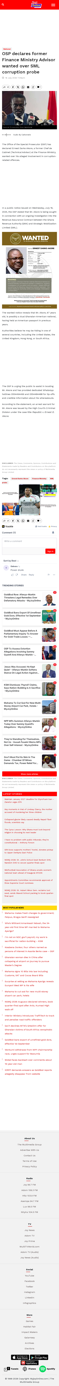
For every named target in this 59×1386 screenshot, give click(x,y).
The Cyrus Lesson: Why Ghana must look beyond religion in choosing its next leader (27, 832)
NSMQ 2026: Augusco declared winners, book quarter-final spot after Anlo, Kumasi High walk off (29, 1005)
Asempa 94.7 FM (29, 1201)
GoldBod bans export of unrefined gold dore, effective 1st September (28, 1041)
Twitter (29, 1286)
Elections (29, 1348)
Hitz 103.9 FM (29, 1195)
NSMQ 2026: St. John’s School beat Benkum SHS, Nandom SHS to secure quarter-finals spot (28, 863)
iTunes (32, 1369)
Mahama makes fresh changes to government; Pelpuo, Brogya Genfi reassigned (29, 915)
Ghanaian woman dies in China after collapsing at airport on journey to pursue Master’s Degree (27, 961)
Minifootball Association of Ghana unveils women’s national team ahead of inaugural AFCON (28, 873)
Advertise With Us (29, 1150)
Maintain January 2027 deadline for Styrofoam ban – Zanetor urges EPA (29, 802)
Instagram (29, 1292)
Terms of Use (29, 1161)
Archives (29, 1343)
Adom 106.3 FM (29, 1190)
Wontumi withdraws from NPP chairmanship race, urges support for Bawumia (28, 1051)
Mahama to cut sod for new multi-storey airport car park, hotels (26, 993)
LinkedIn (29, 1297)
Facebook (30, 1281)
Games (29, 1321)
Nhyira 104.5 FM (29, 1212)
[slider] (23, 512)
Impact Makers (29, 1332)
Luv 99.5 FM (29, 1206)
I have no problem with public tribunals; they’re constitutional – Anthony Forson (27, 843)
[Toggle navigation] (53, 5)
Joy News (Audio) (29, 1257)
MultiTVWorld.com (29, 1246)
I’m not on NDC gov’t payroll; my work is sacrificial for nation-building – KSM (26, 939)
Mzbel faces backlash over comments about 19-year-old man (28, 1062)
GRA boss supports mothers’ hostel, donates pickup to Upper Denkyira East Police (29, 853)
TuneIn (14, 1369)
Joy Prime (29, 1241)
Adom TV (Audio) (30, 1252)
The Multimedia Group (29, 1144)
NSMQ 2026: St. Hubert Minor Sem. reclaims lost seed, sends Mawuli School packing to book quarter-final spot (29, 894)
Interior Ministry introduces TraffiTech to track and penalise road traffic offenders (29, 1017)
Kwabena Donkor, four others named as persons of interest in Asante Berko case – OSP (29, 949)
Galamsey (29, 1337)
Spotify (50, 1369)
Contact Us (29, 1155)
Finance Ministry (39, 479)
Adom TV (29, 1235)
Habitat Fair (29, 1326)
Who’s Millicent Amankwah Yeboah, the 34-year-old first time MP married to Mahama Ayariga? (27, 927)
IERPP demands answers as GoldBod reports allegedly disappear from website (28, 1072)
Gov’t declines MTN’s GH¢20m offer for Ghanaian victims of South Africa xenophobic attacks (28, 1030)
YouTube (29, 1275)
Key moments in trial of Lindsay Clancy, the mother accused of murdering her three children (28, 812)
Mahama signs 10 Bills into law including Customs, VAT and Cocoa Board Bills (26, 973)
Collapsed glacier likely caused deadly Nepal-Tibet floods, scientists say (28, 822)
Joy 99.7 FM (29, 1184)
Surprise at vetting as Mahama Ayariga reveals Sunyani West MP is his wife (29, 983)
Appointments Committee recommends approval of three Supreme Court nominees (29, 883)
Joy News (30, 1230)
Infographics (29, 1303)
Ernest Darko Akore (20, 479)
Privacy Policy (29, 1166)
